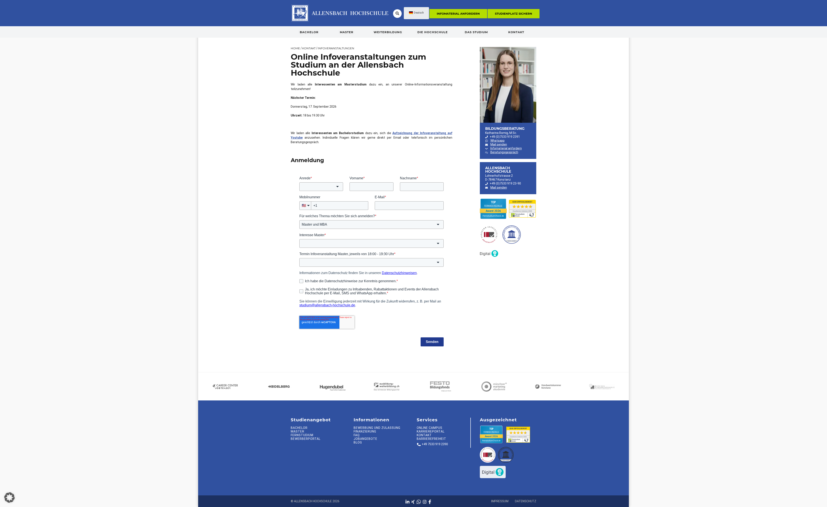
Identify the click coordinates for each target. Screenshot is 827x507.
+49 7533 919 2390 (435, 444)
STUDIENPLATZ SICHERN (513, 13)
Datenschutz (525, 501)
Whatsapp (497, 140)
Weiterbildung (388, 32)
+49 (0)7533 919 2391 (505, 136)
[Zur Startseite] (339, 13)
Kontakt (516, 32)
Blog (358, 442)
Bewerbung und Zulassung (377, 427)
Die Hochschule (432, 32)
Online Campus (429, 427)
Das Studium (476, 32)
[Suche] (397, 13)
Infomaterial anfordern (458, 13)
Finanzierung (365, 431)
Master (346, 32)
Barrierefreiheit (431, 438)
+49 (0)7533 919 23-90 (505, 183)
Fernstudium (302, 435)
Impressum (499, 501)
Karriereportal (431, 431)
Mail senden (498, 144)
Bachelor (309, 32)
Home (295, 48)
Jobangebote (365, 438)
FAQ (357, 435)
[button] (9, 497)
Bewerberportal (305, 438)
